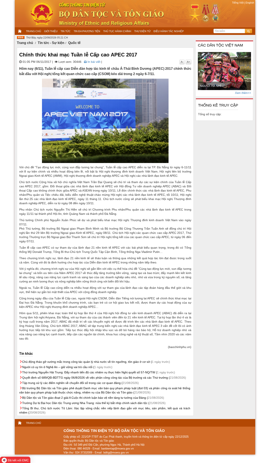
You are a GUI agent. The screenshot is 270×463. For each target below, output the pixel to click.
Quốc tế (74, 43)
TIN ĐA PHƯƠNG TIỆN (87, 31)
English (249, 2)
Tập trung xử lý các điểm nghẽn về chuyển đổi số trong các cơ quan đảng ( (80, 383)
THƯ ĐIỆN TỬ (142, 31)
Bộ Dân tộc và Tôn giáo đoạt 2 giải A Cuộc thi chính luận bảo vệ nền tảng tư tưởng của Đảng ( (93, 397)
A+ (188, 61)
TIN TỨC (66, 31)
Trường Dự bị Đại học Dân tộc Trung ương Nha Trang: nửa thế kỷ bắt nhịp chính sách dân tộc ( (94, 403)
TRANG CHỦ (33, 31)
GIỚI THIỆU (51, 31)
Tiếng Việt (238, 2)
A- (182, 61)
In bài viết (93, 61)
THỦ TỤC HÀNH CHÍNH (117, 31)
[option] (224, 71)
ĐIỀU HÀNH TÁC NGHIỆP (169, 31)
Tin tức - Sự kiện (51, 43)
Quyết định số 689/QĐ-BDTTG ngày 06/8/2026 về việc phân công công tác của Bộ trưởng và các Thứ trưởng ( (104, 377)
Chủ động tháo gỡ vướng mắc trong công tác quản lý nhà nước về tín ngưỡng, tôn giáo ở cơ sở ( (96, 361)
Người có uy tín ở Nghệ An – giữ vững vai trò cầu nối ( (67, 367)
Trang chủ (25, 43)
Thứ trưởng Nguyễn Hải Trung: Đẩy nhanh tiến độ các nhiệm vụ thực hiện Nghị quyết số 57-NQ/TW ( (98, 372)
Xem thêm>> (243, 93)
